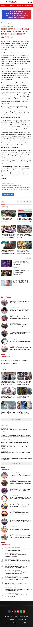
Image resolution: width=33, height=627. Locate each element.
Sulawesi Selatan (7, 360)
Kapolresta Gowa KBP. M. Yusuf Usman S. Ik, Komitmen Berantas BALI (8, 252)
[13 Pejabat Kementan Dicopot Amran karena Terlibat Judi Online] (4, 333)
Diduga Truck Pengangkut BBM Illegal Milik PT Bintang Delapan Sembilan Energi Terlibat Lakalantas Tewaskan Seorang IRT (24, 219)
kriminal (25, 360)
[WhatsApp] (21, 611)
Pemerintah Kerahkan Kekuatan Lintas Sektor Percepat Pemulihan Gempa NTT (21, 482)
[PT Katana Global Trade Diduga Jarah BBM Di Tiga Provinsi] (24, 229)
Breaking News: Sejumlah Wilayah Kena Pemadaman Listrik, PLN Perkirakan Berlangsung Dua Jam (20, 348)
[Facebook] (9, 611)
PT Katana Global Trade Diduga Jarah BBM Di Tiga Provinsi (24, 235)
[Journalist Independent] (12, 2)
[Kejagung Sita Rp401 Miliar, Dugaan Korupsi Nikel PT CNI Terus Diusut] (4, 310)
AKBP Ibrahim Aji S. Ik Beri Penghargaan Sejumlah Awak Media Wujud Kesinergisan (18, 572)
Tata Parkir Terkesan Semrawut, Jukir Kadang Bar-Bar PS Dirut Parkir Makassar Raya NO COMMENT (20, 505)
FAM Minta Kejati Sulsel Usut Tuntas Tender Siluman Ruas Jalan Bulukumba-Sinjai (18, 549)
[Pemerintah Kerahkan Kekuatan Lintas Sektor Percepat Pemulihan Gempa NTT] (4, 483)
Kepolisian (3, 26)
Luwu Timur (10, 26)
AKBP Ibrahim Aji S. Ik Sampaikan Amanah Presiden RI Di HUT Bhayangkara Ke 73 (16, 566)
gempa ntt (17, 360)
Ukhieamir (7, 36)
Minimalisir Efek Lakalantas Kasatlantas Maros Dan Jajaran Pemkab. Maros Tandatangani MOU (18, 561)
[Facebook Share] (18, 201)
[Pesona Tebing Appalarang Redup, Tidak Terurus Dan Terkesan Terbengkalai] (8, 405)
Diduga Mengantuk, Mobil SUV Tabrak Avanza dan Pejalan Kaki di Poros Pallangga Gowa (24, 383)
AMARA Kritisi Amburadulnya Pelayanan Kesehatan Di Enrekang (15, 555)
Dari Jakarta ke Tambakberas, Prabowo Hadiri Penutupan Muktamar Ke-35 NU (20, 340)
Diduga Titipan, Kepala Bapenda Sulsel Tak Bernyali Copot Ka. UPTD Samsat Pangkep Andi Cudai (20, 536)
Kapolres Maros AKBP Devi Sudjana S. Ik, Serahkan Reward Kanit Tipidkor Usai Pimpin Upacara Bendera (8, 235)
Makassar (15, 363)
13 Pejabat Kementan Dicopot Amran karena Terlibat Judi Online (20, 333)
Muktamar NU (6, 363)
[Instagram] (18, 611)
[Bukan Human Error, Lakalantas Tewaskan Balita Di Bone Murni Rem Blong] (24, 245)
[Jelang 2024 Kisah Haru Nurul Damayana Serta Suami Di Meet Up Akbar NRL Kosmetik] (24, 405)
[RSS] (24, 611)
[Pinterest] (15, 611)
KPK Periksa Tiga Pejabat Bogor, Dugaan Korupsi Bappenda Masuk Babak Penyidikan (19, 317)
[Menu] (2, 1)
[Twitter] (12, 611)
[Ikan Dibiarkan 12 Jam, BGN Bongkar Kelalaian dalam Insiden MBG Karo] (4, 491)
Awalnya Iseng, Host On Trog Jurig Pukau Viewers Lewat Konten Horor (8, 383)
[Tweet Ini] (21, 201)
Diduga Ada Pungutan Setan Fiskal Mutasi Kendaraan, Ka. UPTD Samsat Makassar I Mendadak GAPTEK (20, 513)
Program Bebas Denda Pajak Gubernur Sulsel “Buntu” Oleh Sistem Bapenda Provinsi (20, 497)
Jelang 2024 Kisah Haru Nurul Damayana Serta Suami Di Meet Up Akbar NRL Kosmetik (23, 412)
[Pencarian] (31, 2)
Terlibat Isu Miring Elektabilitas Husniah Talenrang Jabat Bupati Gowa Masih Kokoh (20, 474)
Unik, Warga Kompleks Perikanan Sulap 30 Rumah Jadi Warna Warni (24, 397)
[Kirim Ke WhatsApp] (30, 201)
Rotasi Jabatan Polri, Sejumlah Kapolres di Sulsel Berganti (6, 219)
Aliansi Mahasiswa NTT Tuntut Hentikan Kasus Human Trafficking (17, 595)
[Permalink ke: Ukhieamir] (3, 37)
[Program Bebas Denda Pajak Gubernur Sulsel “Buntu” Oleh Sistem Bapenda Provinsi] (4, 498)
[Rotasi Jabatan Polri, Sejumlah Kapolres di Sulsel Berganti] (8, 213)
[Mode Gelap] (28, 2)
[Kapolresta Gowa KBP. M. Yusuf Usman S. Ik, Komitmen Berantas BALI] (8, 245)
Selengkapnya (16, 419)
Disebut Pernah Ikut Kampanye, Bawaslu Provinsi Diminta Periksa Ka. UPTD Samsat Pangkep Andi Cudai (20, 528)
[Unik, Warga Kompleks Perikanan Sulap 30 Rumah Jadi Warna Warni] (24, 391)
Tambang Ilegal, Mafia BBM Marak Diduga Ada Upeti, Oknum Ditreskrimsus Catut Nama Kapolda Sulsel (8, 397)
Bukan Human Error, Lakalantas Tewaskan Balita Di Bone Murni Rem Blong (24, 252)
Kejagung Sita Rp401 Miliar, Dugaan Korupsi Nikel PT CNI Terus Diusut (19, 309)
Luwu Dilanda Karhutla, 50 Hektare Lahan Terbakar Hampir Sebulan (19, 302)
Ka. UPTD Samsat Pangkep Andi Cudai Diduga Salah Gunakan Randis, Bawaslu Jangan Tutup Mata (21, 521)
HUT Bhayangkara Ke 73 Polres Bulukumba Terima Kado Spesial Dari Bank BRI (16, 578)
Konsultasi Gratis (8, 194)
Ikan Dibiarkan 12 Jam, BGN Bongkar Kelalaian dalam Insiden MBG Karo (20, 490)
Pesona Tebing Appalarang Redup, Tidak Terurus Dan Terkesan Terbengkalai (8, 412)
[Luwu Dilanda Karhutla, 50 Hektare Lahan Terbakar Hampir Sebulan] (4, 303)
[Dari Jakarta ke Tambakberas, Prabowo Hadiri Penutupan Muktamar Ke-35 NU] (4, 341)
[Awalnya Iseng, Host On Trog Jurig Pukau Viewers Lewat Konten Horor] (8, 376)
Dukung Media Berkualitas (16, 17)
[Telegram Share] (27, 201)
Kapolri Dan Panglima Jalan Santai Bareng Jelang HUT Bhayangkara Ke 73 (18, 589)
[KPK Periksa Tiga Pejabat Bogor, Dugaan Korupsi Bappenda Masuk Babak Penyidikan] (4, 318)
